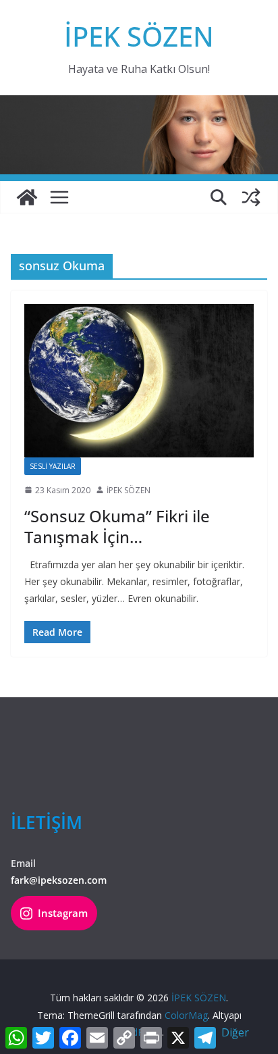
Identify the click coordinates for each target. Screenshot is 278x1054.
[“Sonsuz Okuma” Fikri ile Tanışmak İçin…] (139, 380)
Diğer (235, 1032)
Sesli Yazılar (53, 466)
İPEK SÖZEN (139, 36)
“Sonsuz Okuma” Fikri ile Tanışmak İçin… (117, 526)
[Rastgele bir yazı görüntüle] (251, 197)
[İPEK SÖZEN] (27, 197)
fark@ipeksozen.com (59, 880)
